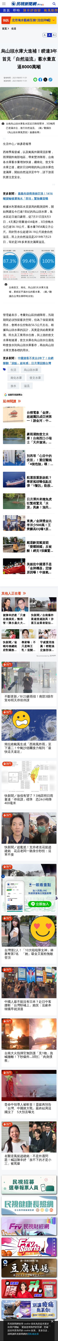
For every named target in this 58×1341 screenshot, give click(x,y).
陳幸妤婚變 (32, 10)
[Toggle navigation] (4, 4)
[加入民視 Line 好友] (29, 894)
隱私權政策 (33, 1333)
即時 (16, 10)
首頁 (6, 10)
